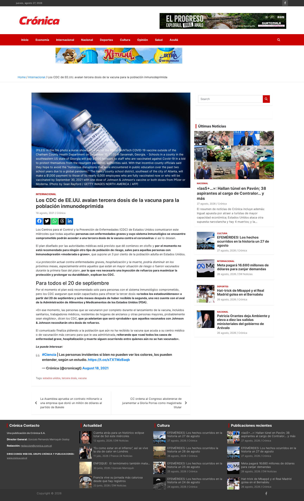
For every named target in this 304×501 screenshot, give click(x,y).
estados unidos (51, 378)
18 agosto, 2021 (45, 212)
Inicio (24, 40)
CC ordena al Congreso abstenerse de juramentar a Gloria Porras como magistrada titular (152, 403)
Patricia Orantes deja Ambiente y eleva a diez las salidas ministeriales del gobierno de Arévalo (243, 322)
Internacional (65, 40)
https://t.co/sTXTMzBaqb (109, 360)
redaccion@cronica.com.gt (36, 445)
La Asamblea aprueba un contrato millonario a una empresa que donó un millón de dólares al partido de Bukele (71, 403)
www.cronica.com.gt (17, 458)
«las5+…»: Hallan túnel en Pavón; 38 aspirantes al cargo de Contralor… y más (231, 193)
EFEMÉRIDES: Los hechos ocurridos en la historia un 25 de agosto (194, 465)
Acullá (174, 40)
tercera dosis (69, 378)
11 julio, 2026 (100, 455)
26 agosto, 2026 (226, 274)
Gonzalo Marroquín (123, 467)
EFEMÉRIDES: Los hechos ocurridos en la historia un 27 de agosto (243, 241)
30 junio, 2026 (101, 467)
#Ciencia (49, 355)
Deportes (106, 40)
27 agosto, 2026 (206, 203)
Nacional (87, 40)
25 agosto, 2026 (176, 471)
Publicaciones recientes (251, 425)
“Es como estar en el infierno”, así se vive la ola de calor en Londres (120, 449)
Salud (159, 40)
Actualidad (92, 425)
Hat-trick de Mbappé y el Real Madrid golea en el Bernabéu (240, 293)
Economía (42, 40)
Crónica (61, 212)
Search (266, 99)
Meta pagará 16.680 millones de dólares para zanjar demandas (243, 267)
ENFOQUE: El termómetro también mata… (121, 463)
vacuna (82, 378)
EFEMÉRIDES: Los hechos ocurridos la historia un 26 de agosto (192, 449)
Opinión (142, 40)
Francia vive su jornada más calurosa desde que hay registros (118, 479)
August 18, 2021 (95, 368)
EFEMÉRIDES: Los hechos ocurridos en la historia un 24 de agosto (194, 480)
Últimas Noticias (212, 126)
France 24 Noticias (121, 455)
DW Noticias (245, 274)
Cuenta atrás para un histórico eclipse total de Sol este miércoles (118, 434)
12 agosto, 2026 (102, 440)
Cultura (125, 40)
